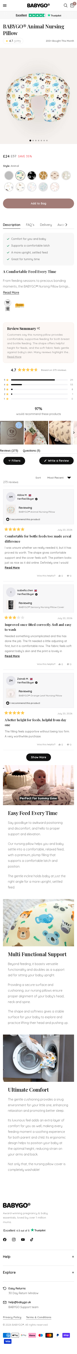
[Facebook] (4, 1239)
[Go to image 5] (41, 140)
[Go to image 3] (36, 140)
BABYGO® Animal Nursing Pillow (37, 511)
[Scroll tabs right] (67, 226)
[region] (38, 433)
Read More (11, 292)
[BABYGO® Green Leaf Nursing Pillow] (43, 187)
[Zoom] (38, 96)
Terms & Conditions (38, 1317)
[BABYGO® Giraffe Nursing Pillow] (43, 175)
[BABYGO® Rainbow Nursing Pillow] (55, 175)
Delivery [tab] (46, 225)
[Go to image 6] (44, 140)
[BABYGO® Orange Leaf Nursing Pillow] (55, 187)
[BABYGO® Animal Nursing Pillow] (20, 175)
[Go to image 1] (30, 140)
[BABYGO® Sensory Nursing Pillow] (32, 175)
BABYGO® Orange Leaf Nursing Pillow (40, 695)
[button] (14, 356)
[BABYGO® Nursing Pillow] (9, 175)
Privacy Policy (12, 1317)
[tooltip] (38, 328)
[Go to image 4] (38, 140)
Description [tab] (11, 225)
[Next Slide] (74, 433)
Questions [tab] (31, 451)
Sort (39, 477)
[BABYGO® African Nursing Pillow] (9, 187)
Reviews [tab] (9, 451)
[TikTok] (32, 1239)
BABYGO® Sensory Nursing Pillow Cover (41, 607)
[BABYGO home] (38, 1205)
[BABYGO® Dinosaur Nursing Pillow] (20, 187)
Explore (9, 1272)
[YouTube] (23, 1239)
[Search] (65, 5)
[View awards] (7, 305)
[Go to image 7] (47, 140)
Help (6, 1256)
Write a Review (59, 462)
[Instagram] (13, 1239)
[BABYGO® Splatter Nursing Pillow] (32, 187)
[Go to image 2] (33, 140)
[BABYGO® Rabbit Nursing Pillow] (66, 175)
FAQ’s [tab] (30, 225)
